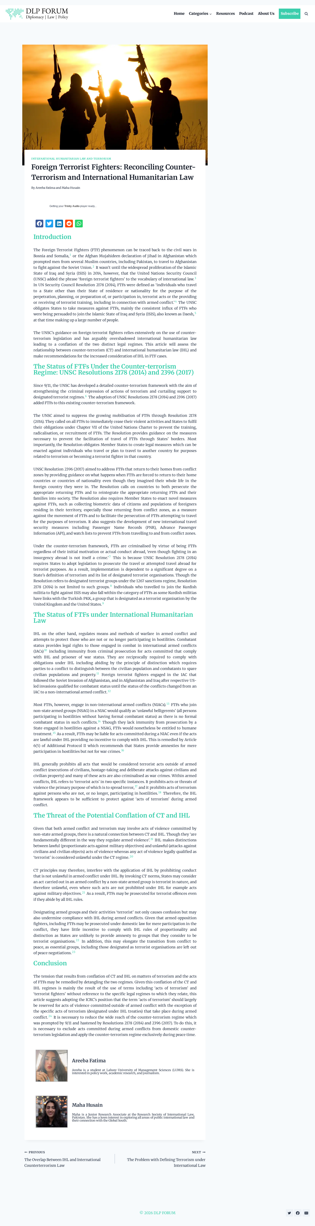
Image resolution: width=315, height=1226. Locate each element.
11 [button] (97, 673)
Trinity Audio (72, 206)
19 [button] (151, 839)
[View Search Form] (306, 13)
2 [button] (93, 266)
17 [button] (136, 786)
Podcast (246, 13)
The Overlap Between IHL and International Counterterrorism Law (62, 1159)
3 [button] (195, 278)
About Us (266, 13)
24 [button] (50, 1016)
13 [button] (167, 703)
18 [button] (159, 792)
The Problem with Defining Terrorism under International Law (166, 1159)
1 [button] (70, 254)
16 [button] (122, 750)
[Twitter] (289, 1213)
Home (179, 13)
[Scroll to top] (306, 1213)
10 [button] (45, 650)
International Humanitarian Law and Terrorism (71, 158)
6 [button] (86, 396)
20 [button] (131, 856)
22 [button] (77, 940)
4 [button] (176, 301)
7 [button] (110, 556)
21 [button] (83, 892)
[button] (39, 223)
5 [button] (195, 313)
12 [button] (109, 691)
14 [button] (99, 721)
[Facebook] (298, 1213)
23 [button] (73, 952)
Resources (225, 13)
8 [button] (111, 585)
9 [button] (103, 603)
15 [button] (54, 733)
